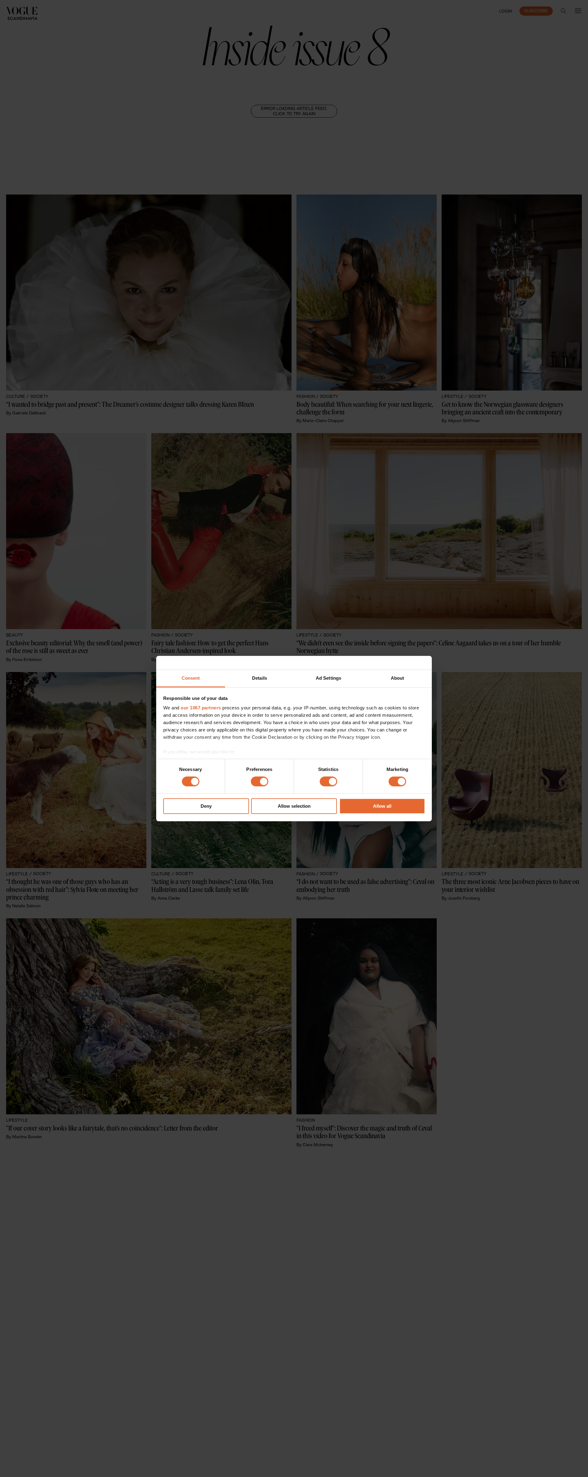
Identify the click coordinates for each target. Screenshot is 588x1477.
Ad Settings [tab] (328, 678)
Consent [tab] (191, 678)
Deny (206, 806)
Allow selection (294, 806)
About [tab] (397, 678)
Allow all (382, 806)
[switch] (259, 782)
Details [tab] (259, 678)
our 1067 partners (201, 707)
